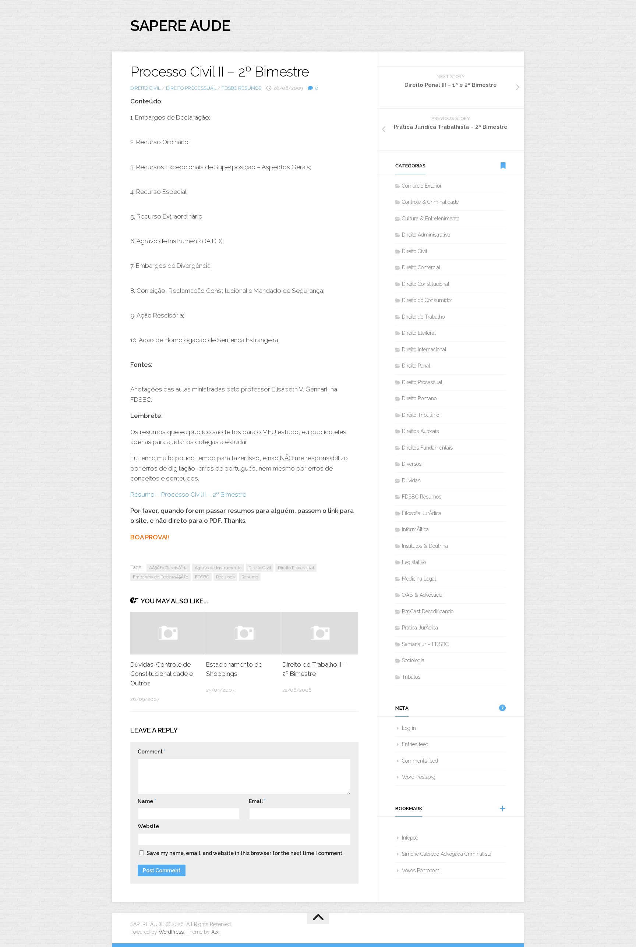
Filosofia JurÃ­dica (421, 513)
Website (148, 826)
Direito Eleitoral (419, 333)
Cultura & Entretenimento (430, 218)
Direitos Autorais (420, 431)
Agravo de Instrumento (218, 567)
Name (147, 801)
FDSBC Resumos (241, 88)
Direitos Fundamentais (427, 448)
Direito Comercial (421, 267)
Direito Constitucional (425, 284)
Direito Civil (145, 88)
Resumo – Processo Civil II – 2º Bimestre (188, 494)
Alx (215, 932)
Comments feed (420, 761)
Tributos (411, 677)
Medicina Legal (419, 579)
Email (257, 801)
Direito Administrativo (426, 235)
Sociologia (413, 660)
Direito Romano (419, 398)
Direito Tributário (420, 415)
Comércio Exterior (422, 186)
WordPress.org (418, 777)
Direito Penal (416, 366)
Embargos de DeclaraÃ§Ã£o (160, 576)
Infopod (410, 838)
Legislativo (414, 562)
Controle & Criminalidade (430, 202)
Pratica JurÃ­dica (420, 628)
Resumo (249, 576)
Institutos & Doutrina (425, 546)
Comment (152, 752)
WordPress (171, 932)
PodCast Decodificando (427, 611)
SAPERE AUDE (180, 26)
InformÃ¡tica (415, 529)
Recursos (225, 576)
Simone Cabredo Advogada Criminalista (446, 854)
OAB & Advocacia (422, 595)
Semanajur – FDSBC (425, 644)
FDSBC (202, 576)
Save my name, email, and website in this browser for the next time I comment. (244, 853)
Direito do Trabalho (423, 317)
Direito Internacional (424, 349)
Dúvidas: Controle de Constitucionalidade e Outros (161, 674)
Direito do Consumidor (427, 300)
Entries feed (415, 744)
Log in (409, 728)
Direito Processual (191, 88)
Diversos (411, 464)
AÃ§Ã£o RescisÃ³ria (168, 567)
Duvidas (411, 480)
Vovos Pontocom (420, 870)
